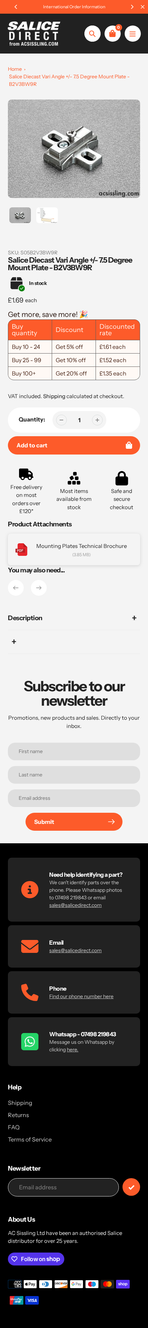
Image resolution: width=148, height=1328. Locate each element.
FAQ (14, 1127)
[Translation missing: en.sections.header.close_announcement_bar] (142, 6)
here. (72, 1049)
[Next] (131, 6)
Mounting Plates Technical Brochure (81, 546)
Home (15, 69)
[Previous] (16, 6)
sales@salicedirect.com (75, 905)
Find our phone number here (81, 996)
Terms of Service (30, 1139)
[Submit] (131, 1187)
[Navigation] (133, 34)
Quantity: (32, 419)
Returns (18, 1115)
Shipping (54, 396)
